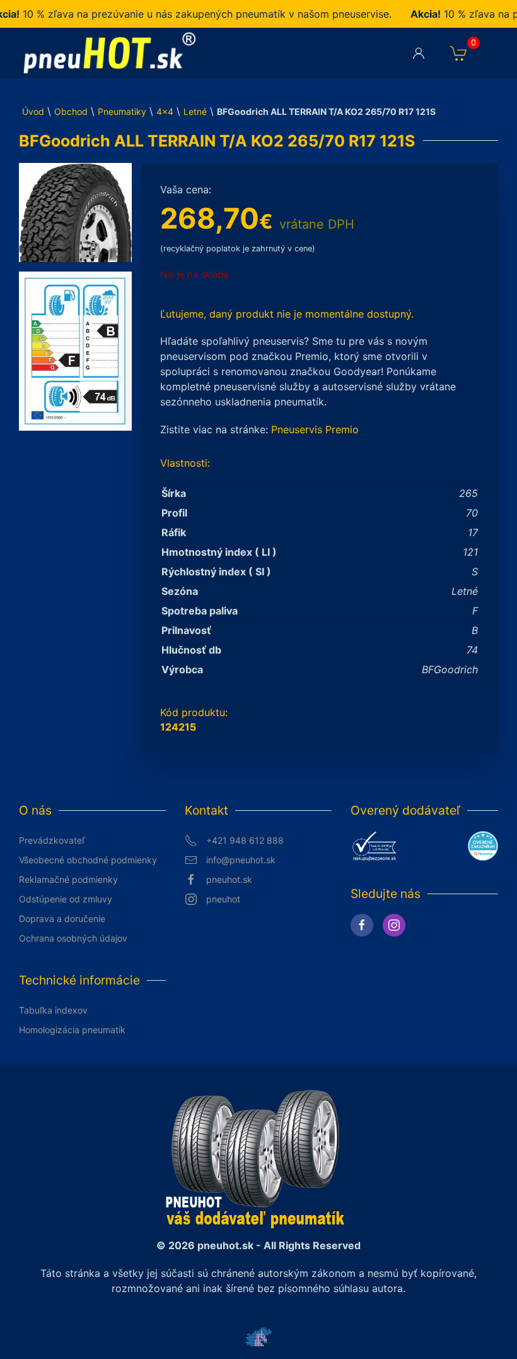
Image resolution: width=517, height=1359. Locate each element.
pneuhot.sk (229, 879)
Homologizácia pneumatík (72, 1029)
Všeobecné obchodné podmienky (88, 859)
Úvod (33, 111)
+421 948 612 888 (245, 840)
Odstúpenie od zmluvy (65, 899)
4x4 (164, 111)
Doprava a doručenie (62, 918)
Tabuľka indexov (53, 1010)
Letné (195, 111)
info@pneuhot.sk (241, 859)
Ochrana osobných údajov (73, 938)
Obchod (71, 111)
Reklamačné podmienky (68, 879)
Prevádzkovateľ (51, 840)
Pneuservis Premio (315, 429)
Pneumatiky (122, 111)
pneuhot (223, 899)
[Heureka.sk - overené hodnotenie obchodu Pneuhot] (483, 845)
